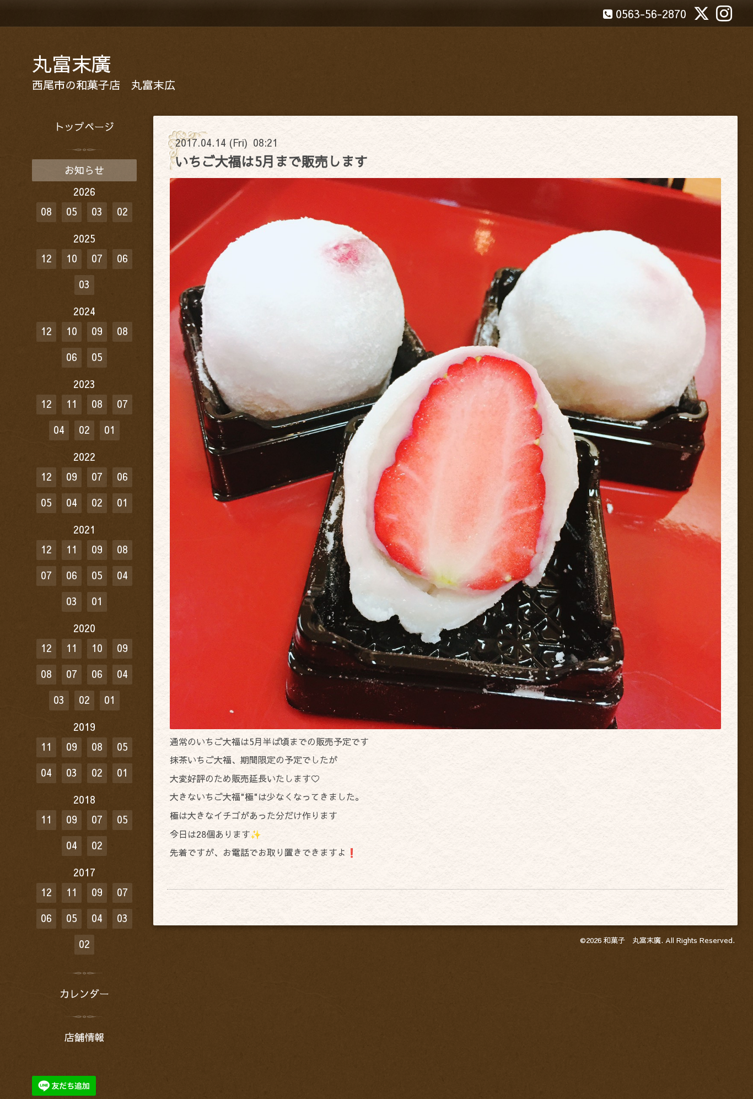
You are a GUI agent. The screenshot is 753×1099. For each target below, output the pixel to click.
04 (58, 430)
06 (122, 258)
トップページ (84, 126)
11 (71, 404)
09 (97, 331)
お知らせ (84, 170)
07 (97, 258)
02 (122, 211)
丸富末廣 (71, 63)
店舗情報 (84, 1037)
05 (71, 211)
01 (109, 430)
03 (97, 211)
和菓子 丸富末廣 (632, 940)
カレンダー (84, 993)
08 (46, 211)
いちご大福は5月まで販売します (271, 161)
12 (46, 258)
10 (71, 258)
